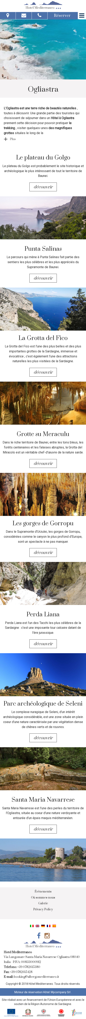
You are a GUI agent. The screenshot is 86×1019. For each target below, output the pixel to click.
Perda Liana (43, 614)
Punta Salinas (43, 249)
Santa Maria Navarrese (43, 800)
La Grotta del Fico (43, 338)
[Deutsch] (43, 926)
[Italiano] (32, 926)
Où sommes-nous (43, 898)
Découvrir (44, 187)
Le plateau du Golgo (43, 157)
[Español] (54, 926)
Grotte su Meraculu (43, 434)
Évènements (43, 892)
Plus (13, 139)
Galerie (43, 903)
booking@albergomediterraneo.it (36, 977)
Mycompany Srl (61, 992)
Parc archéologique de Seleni (43, 704)
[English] (37, 926)
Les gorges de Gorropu (43, 523)
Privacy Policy (43, 909)
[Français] (48, 926)
